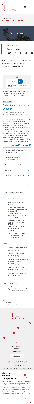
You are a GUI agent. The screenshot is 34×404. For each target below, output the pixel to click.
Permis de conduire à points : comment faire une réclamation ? (17, 228)
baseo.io (21, 304)
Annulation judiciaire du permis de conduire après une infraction (18, 261)
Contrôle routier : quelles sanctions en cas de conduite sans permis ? (17, 209)
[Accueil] (2, 20)
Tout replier (14, 145)
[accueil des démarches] (17, 77)
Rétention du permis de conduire (14, 95)
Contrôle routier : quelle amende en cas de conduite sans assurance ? (17, 215)
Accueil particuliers (10, 91)
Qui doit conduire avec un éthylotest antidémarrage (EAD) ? (16, 222)
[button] (25, 7)
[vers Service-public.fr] (18, 86)
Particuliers (19, 20)
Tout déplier (25, 145)
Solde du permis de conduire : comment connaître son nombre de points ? (17, 235)
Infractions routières (17, 93)
